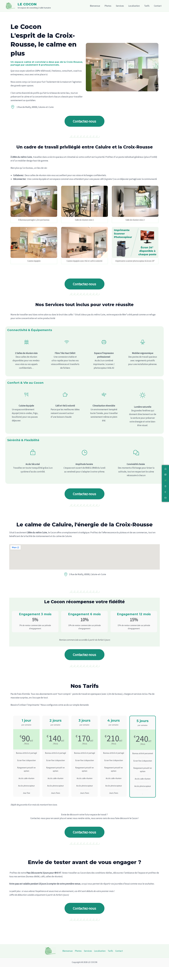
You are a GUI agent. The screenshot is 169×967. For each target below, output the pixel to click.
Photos (108, 5)
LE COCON (27, 4)
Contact (157, 5)
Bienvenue (95, 5)
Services (120, 5)
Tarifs (146, 5)
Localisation (134, 5)
